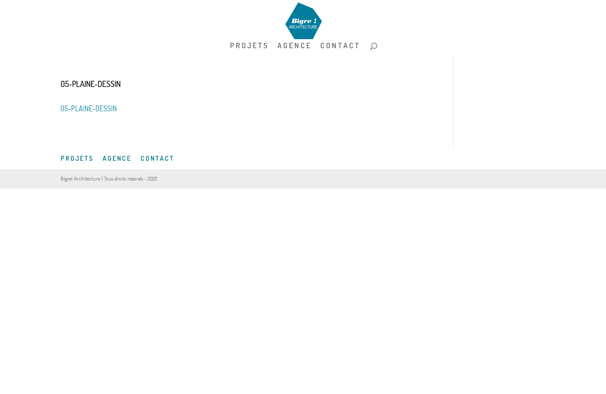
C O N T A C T (339, 46)
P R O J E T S (248, 46)
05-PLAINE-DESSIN (89, 108)
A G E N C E (293, 46)
